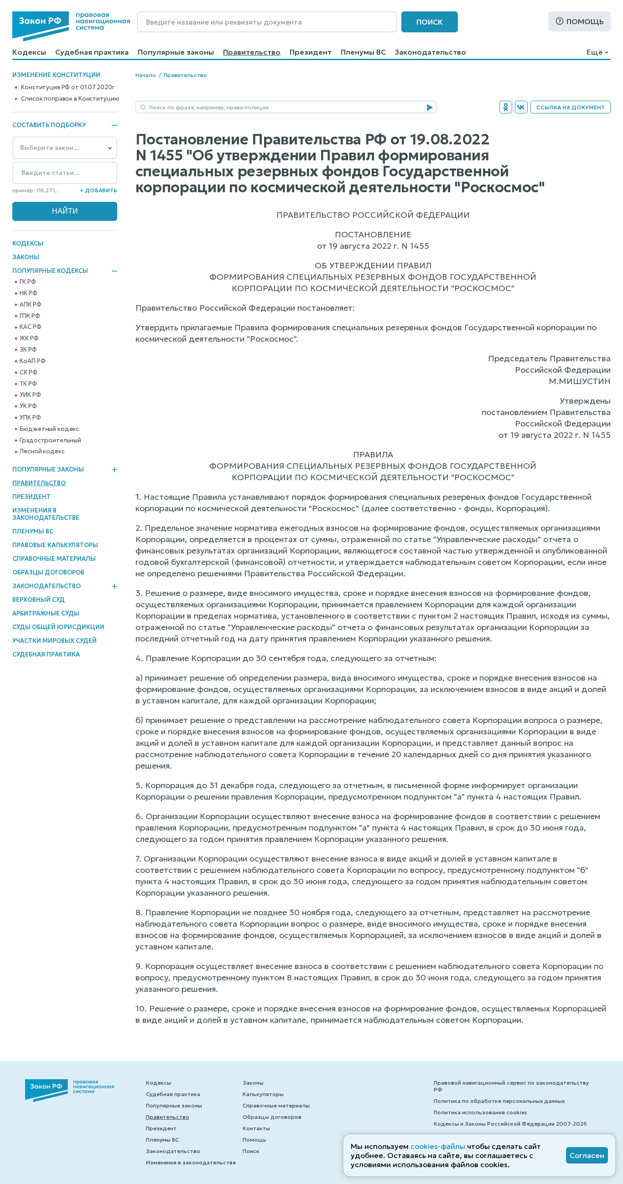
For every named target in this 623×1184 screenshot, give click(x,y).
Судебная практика (92, 51)
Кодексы (29, 51)
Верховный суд (38, 600)
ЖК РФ (29, 338)
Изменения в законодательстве (45, 514)
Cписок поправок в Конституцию (70, 99)
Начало (145, 75)
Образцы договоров (48, 572)
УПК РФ (30, 417)
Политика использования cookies (480, 1112)
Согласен (587, 1155)
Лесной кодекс (42, 451)
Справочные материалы (54, 559)
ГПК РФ (30, 316)
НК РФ (28, 293)
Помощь (585, 21)
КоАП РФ (32, 361)
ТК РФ (28, 384)
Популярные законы (176, 51)
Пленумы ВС (363, 51)
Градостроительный (50, 440)
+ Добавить (98, 190)
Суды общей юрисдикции (58, 627)
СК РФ (28, 372)
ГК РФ (28, 282)
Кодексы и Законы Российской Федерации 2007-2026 (510, 1123)
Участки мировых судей (54, 641)
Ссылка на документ (570, 107)
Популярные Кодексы (50, 271)
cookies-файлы (437, 1146)
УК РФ (28, 406)
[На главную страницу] (71, 26)
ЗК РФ (28, 350)
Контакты (256, 1128)
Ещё (594, 51)
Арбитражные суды (45, 613)
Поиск (429, 21)
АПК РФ (30, 304)
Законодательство (430, 51)
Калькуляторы (263, 1094)
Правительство (251, 51)
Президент (311, 51)
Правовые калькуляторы (55, 545)
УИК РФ (30, 395)
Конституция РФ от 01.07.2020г (67, 87)
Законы (25, 257)
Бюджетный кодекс (49, 429)
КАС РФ (30, 327)
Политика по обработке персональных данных (499, 1100)
